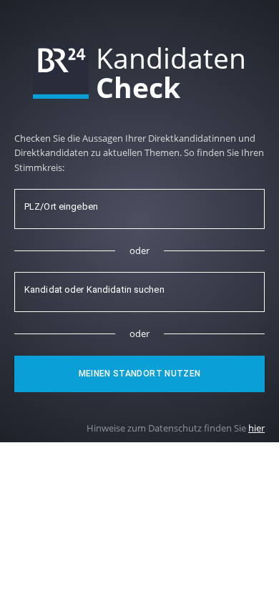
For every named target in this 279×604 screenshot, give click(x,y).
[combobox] (139, 209)
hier (256, 428)
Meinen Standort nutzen (140, 374)
